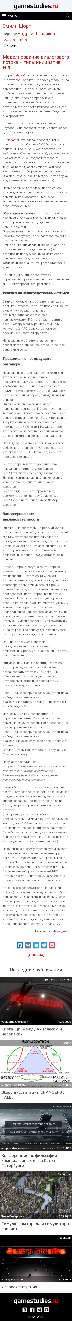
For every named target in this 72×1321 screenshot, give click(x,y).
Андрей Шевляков (36, 33)
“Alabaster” (12, 140)
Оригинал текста (15, 40)
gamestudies (36, 5)
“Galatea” (19, 75)
